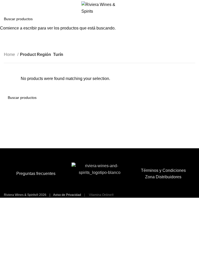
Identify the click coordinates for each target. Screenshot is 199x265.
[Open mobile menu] (6, 8)
